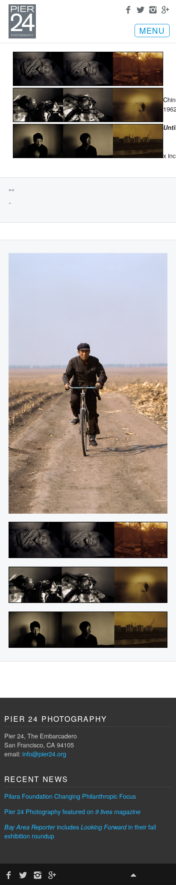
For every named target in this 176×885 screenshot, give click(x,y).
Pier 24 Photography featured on (72, 811)
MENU (152, 30)
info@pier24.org (44, 753)
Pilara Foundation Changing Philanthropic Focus (70, 795)
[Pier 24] (22, 36)
